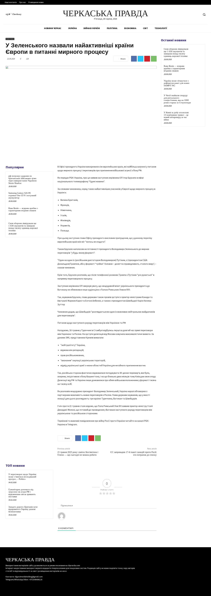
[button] (204, 14)
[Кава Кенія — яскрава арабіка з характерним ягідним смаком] (44, 212)
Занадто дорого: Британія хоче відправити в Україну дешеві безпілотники (23, 509)
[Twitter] (198, 15)
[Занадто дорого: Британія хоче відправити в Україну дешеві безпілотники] (44, 510)
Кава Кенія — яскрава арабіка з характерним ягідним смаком (23, 209)
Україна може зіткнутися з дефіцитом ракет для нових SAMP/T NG (176, 83)
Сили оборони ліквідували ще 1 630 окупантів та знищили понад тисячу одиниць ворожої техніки (23, 227)
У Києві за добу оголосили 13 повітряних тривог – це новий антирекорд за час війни (176, 116)
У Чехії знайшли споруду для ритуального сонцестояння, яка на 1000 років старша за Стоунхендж (177, 99)
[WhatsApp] (154, 59)
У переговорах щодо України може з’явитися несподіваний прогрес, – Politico (22, 476)
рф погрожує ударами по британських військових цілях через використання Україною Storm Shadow (22, 179)
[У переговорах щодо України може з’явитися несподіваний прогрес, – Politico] (44, 478)
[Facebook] (187, 15)
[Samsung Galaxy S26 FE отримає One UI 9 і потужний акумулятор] (44, 196)
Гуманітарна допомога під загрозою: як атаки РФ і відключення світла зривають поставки (22, 493)
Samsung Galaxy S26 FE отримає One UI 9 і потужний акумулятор (22, 195)
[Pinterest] (147, 59)
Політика (10, 39)
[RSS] (193, 15)
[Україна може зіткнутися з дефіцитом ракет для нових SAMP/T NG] (197, 84)
